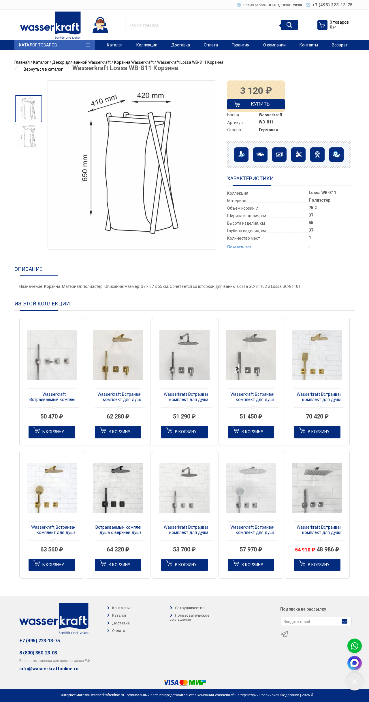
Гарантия (240, 45)
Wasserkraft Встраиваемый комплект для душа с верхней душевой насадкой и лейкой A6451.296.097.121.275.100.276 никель (190, 530)
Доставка (180, 45)
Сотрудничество (190, 608)
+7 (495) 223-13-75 (39, 640)
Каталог (115, 45)
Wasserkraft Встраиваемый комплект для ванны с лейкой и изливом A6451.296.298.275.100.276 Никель (54, 397)
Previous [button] (54, 165)
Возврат (340, 45)
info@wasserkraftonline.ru (48, 669)
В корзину (53, 431)
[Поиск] (289, 25)
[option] (28, 109)
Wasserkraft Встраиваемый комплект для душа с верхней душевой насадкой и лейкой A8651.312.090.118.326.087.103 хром (323, 530)
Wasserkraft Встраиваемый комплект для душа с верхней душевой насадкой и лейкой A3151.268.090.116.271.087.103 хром (257, 397)
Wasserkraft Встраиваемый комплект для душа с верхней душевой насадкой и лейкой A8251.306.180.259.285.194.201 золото (323, 397)
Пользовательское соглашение (189, 617)
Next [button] (211, 165)
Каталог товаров (38, 45)
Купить (255, 105)
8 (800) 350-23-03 (38, 653)
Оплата (211, 45)
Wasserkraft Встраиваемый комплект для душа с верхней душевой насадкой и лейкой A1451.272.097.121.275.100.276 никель (190, 397)
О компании (274, 45)
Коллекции (146, 45)
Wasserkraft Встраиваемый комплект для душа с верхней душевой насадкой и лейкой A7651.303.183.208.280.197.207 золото (58, 530)
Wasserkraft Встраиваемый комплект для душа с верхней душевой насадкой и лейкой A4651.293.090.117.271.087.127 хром (257, 530)
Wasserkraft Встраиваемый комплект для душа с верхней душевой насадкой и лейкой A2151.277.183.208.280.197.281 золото (124, 397)
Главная (22, 62)
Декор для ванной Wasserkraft (81, 62)
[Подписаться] (344, 621)
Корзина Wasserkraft (134, 62)
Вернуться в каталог (43, 69)
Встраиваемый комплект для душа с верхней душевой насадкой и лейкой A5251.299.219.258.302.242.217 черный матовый (124, 530)
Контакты (309, 45)
